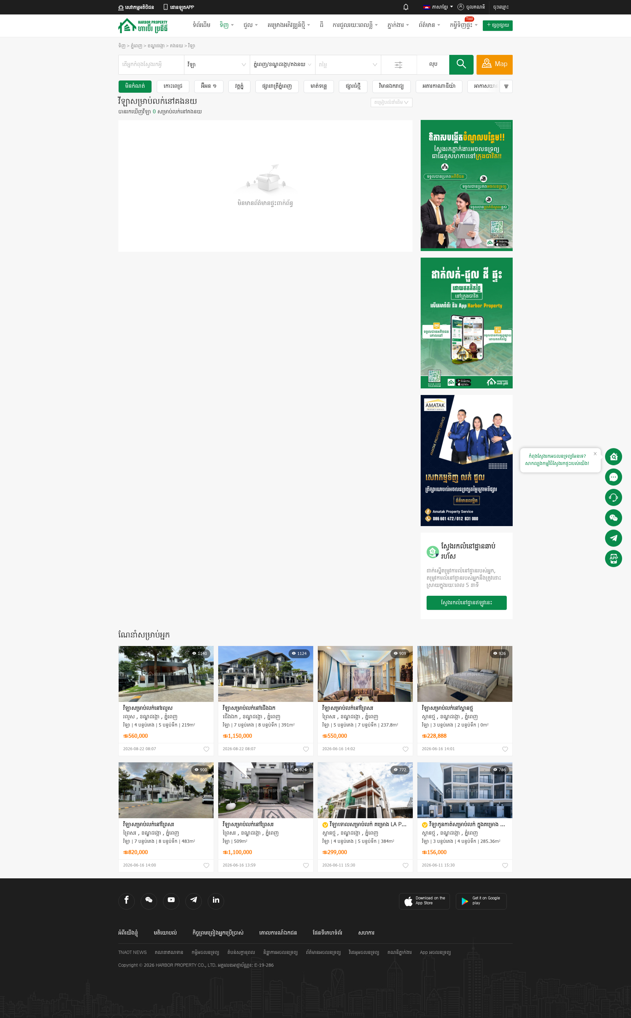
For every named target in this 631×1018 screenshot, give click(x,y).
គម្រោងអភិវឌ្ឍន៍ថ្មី (286, 25)
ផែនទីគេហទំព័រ (327, 933)
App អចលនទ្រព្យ (435, 952)
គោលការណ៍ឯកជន (278, 933)
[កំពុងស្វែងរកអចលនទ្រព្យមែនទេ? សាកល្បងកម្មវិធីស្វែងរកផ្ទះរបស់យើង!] (613, 456)
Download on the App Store (430, 900)
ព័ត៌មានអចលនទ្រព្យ (323, 952)
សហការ (366, 933)
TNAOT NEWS (132, 952)
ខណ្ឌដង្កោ (156, 46)
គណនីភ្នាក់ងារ (399, 952)
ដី (321, 25)
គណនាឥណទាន (169, 952)
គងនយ (176, 46)
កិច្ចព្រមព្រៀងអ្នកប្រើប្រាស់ (218, 933)
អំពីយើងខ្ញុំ (128, 933)
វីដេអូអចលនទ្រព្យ (364, 952)
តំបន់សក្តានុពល (241, 952)
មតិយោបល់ (165, 933)
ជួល (248, 25)
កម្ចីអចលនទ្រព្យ (205, 952)
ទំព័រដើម (201, 25)
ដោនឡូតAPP (182, 7)
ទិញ (224, 25)
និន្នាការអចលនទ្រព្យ (280, 952)
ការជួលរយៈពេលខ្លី (353, 25)
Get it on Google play (486, 900)
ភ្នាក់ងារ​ (395, 25)
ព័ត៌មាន (427, 25)
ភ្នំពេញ (136, 46)
